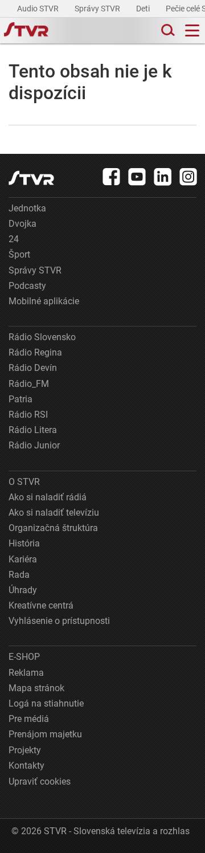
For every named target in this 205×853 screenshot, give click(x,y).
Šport (19, 254)
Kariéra (23, 559)
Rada (19, 574)
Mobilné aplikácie (44, 301)
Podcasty (27, 285)
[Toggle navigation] (192, 30)
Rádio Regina (35, 352)
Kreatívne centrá (41, 605)
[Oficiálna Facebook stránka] (111, 176)
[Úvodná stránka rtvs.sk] (26, 31)
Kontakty (26, 765)
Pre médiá (29, 718)
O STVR (24, 481)
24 (14, 239)
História (24, 543)
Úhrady (23, 590)
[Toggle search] (166, 30)
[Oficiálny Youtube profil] (137, 176)
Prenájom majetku (45, 734)
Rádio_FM (29, 383)
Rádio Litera (33, 430)
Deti (143, 8)
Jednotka (27, 208)
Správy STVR (98, 8)
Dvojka (22, 223)
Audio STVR (38, 8)
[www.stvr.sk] (31, 178)
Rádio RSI (28, 414)
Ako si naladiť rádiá (48, 497)
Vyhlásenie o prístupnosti (59, 620)
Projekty (25, 750)
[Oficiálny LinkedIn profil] (162, 176)
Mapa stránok (36, 688)
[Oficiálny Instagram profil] (188, 176)
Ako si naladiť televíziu (54, 512)
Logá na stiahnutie (46, 703)
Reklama (26, 672)
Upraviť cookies (40, 781)
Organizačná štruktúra (53, 528)
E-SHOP (24, 656)
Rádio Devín (33, 367)
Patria (20, 399)
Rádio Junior (34, 445)
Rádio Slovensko (42, 337)
